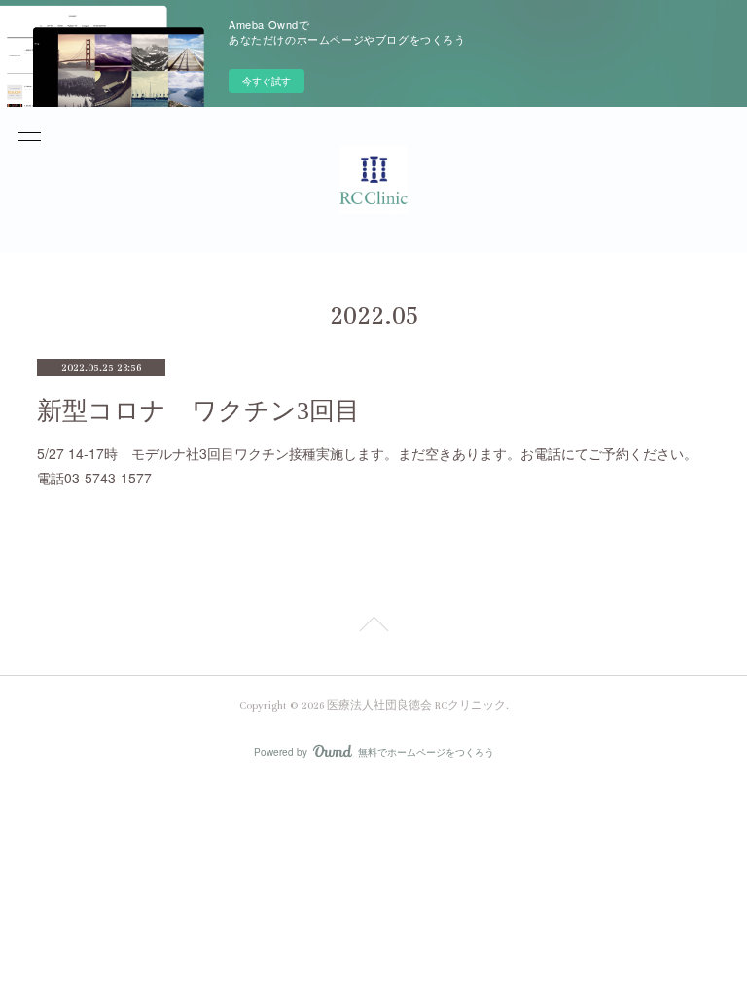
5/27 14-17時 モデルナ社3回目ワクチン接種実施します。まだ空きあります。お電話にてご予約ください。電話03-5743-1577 (367, 465)
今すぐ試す (266, 81)
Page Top (373, 627)
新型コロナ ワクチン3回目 (198, 411)
